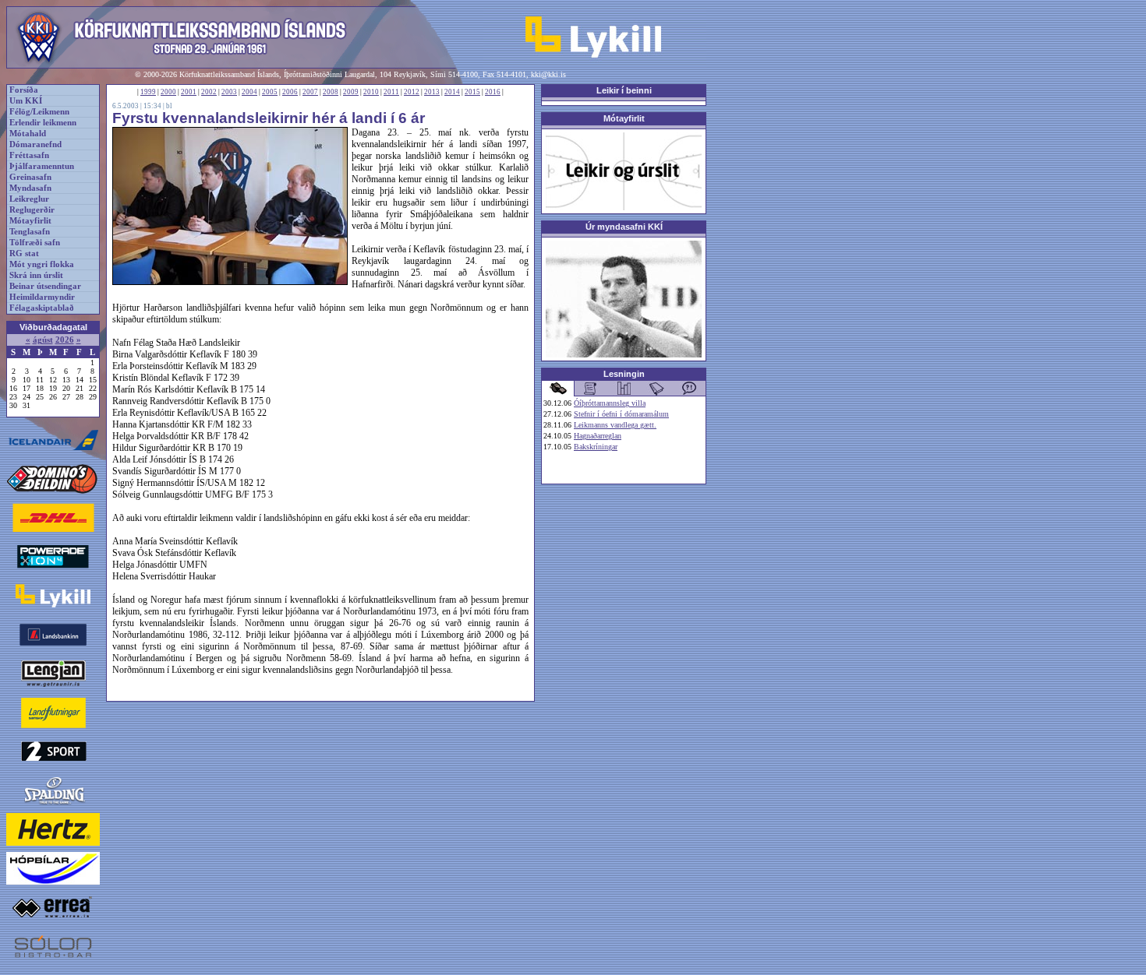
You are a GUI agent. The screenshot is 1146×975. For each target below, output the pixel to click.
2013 (432, 92)
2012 (411, 92)
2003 (229, 92)
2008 (330, 92)
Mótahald (27, 133)
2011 (391, 92)
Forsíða (23, 90)
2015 (472, 92)
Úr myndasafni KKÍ (624, 226)
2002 (209, 92)
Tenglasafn (29, 231)
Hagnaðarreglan (597, 435)
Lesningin (624, 373)
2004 (249, 92)
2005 (270, 92)
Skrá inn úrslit (36, 275)
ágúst (43, 340)
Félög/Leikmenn (39, 111)
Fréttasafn (29, 155)
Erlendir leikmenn (42, 122)
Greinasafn (30, 177)
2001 (188, 92)
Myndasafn (30, 188)
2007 (310, 92)
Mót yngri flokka (41, 264)
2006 (290, 92)
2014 (452, 92)
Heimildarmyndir (42, 297)
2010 (371, 92)
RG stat (24, 253)
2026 (64, 340)
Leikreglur (29, 199)
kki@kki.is (548, 74)
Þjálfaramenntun (41, 166)
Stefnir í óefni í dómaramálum (621, 414)
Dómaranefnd (35, 144)
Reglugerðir (32, 210)
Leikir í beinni (624, 90)
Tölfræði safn (34, 242)
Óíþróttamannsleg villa (610, 403)
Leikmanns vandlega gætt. (615, 425)
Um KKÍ (25, 101)
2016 (492, 92)
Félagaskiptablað (41, 308)
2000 (168, 92)
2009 (351, 92)
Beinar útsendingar (45, 286)
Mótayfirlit (30, 220)
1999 (148, 92)
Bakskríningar (595, 446)
